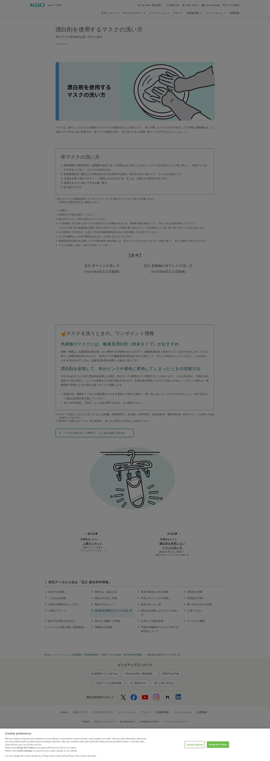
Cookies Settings (194, 744)
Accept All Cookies (218, 744)
